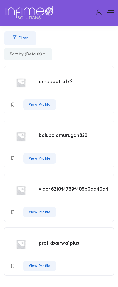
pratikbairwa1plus (59, 243)
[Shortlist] (13, 104)
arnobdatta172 (55, 81)
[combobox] (28, 54)
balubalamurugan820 (63, 135)
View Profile (39, 105)
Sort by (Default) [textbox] (26, 54)
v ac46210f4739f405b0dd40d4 (73, 189)
